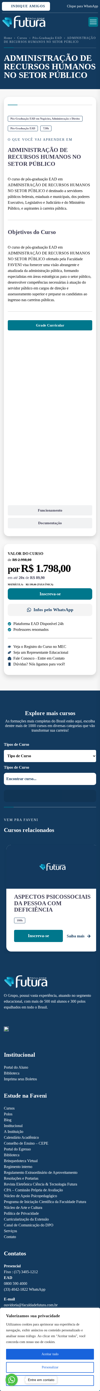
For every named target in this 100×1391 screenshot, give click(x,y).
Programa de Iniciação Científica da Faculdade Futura (45, 1202)
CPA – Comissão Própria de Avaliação (33, 1190)
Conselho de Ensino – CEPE (26, 1143)
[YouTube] (23, 1018)
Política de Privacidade (21, 1213)
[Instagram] (6, 1018)
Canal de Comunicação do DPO (28, 1225)
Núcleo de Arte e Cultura (23, 1207)
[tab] (50, 325)
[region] (50, 1349)
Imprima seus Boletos (20, 1079)
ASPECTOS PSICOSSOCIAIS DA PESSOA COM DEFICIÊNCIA (52, 903)
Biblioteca (11, 1073)
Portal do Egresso (17, 1149)
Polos (8, 1114)
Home (8, 38)
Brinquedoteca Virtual (21, 1161)
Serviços (10, 1231)
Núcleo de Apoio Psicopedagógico (30, 1196)
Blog (7, 1120)
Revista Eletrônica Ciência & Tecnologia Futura (40, 1184)
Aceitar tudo (50, 1354)
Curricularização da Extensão (26, 1219)
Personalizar (50, 1367)
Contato (10, 1237)
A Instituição (13, 1132)
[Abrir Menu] (93, 22)
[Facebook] (14, 1018)
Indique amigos (27, 6)
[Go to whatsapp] (12, 1380)
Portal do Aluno (16, 1067)
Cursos (22, 38)
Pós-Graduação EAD (47, 38)
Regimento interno (18, 1167)
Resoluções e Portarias (21, 1178)
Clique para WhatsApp (82, 6)
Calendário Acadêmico (21, 1137)
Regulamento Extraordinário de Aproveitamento (40, 1172)
